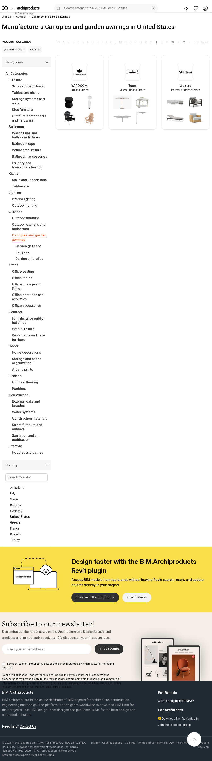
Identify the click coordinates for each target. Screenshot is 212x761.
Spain (14, 499)
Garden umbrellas (29, 258)
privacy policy (76, 675)
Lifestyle (15, 446)
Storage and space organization (26, 361)
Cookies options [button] (112, 742)
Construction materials (29, 418)
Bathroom (16, 127)
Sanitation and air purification (25, 437)
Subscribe (112, 648)
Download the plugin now (95, 597)
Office (13, 265)
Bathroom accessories (29, 156)
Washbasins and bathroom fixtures (26, 135)
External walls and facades (26, 403)
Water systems (23, 412)
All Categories (16, 73)
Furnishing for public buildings (27, 320)
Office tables (22, 278)
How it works (136, 597)
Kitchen (14, 173)
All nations (17, 487)
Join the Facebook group (174, 724)
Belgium (15, 505)
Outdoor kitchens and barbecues (29, 226)
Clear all (35, 49)
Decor (13, 346)
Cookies (130, 742)
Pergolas (22, 252)
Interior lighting (23, 199)
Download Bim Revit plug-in (180, 718)
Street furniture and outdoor (27, 427)
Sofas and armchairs (28, 86)
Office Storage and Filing (27, 286)
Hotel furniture (23, 329)
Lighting (15, 193)
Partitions (19, 388)
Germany (16, 511)
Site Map (203, 746)
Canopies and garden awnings (29, 237)
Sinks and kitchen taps (29, 180)
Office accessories (26, 305)
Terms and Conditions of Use (156, 742)
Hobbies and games (27, 452)
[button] (5, 8)
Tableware (20, 186)
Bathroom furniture (26, 150)
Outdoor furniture (25, 218)
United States (15, 49)
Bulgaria (15, 534)
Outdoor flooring (25, 382)
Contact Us (28, 726)
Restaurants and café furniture (28, 337)
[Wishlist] (196, 8)
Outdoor (15, 212)
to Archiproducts (23, 13)
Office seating (23, 271)
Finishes (15, 376)
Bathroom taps (23, 144)
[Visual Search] (153, 8)
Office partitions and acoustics (28, 297)
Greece (15, 522)
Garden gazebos (28, 246)
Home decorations (26, 352)
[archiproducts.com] (25, 8)
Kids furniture (22, 109)
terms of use (50, 675)
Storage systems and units (28, 101)
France (15, 528)
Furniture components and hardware (29, 118)
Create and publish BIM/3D (176, 701)
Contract (15, 312)
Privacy (95, 742)
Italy (13, 493)
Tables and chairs (25, 93)
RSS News (183, 742)
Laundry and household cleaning (27, 165)
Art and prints (22, 369)
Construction (19, 395)
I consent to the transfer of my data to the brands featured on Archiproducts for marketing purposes (58, 665)
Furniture (15, 80)
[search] (58, 8)
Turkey (15, 540)
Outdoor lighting (24, 205)
